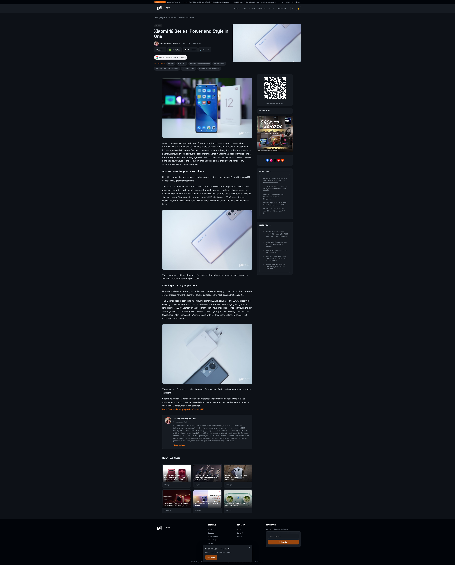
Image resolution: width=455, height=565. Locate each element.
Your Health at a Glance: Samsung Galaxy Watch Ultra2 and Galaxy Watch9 (275, 188)
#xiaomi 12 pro (219, 64)
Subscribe (211, 557)
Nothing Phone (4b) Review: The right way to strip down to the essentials (277, 258)
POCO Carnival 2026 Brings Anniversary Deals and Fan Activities (276, 266)
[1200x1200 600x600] (275, 151)
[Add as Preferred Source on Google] (170, 57)
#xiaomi (171, 64)
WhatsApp (174, 50)
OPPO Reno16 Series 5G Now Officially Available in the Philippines (177, 2)
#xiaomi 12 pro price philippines (167, 69)
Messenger (190, 50)
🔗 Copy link (204, 50)
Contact (240, 533)
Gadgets (211, 533)
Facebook (160, 50)
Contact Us (281, 8)
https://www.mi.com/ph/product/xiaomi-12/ (183, 409)
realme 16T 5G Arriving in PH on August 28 (276, 251)
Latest (288, 2)
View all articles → (180, 445)
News (244, 8)
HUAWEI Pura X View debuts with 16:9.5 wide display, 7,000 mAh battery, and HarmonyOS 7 (275, 180)
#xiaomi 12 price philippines (200, 64)
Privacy (239, 536)
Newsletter (296, 2)
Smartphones (213, 536)
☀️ (298, 9)
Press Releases (213, 540)
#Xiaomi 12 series (188, 69)
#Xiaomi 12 (182, 64)
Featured (262, 8)
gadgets (162, 18)
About (271, 8)
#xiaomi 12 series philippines (209, 69)
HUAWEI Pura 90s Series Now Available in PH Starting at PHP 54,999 (274, 2)
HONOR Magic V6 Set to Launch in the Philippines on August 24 (225, 2)
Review (252, 8)
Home (236, 8)
